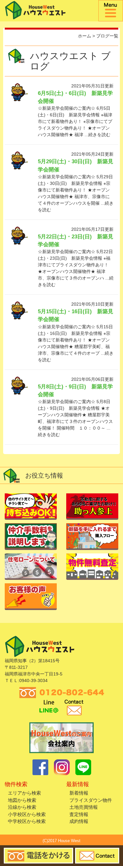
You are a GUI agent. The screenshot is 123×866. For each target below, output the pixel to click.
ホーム (84, 35)
